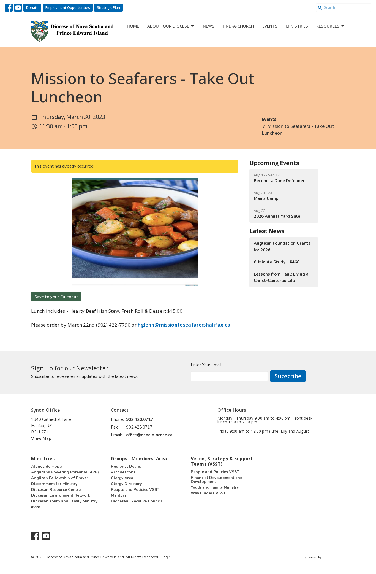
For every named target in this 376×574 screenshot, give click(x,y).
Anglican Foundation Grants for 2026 (282, 246)
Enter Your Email (206, 365)
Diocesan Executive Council (136, 501)
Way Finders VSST (208, 493)
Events (269, 26)
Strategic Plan (108, 7)
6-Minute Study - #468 (276, 262)
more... (37, 507)
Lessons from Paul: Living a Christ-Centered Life (281, 277)
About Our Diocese (168, 26)
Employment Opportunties (67, 7)
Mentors (118, 495)
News (208, 26)
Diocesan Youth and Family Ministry (64, 501)
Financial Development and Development (217, 479)
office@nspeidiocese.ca (149, 435)
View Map (41, 438)
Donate (32, 7)
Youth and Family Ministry (215, 487)
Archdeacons (123, 472)
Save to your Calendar (56, 296)
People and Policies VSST (135, 489)
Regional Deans (126, 466)
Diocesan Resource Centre (56, 489)
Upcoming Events (274, 163)
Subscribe (288, 376)
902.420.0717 (139, 419)
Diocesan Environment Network (60, 495)
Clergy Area (122, 478)
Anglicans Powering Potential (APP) (65, 472)
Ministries (297, 26)
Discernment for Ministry (54, 483)
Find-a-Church (238, 26)
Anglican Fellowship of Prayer (59, 478)
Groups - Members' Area (139, 459)
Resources (327, 26)
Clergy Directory (126, 483)
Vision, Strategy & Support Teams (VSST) (222, 461)
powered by (322, 561)
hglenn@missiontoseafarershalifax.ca (184, 325)
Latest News (266, 231)
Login (166, 557)
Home (133, 26)
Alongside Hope (46, 466)
